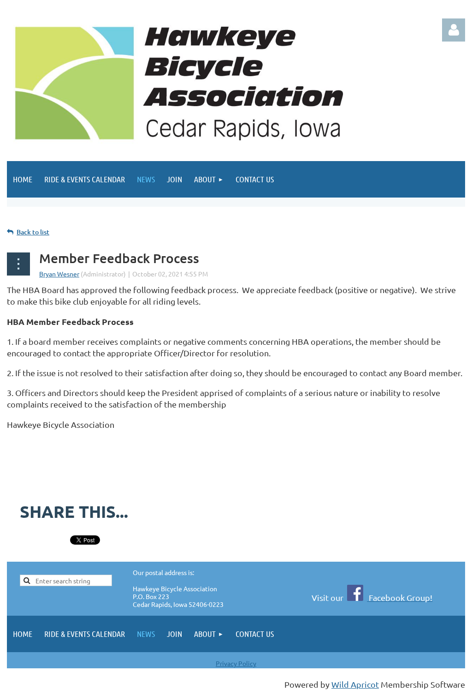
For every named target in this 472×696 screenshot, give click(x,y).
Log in (453, 30)
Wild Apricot (355, 684)
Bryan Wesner (59, 274)
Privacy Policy (236, 663)
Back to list (33, 232)
